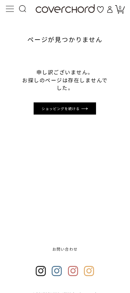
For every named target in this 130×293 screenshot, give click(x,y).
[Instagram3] (73, 271)
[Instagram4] (89, 271)
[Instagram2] (57, 271)
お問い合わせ (65, 249)
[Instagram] (41, 271)
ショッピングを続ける (61, 108)
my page (110, 9)
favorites (100, 9)
